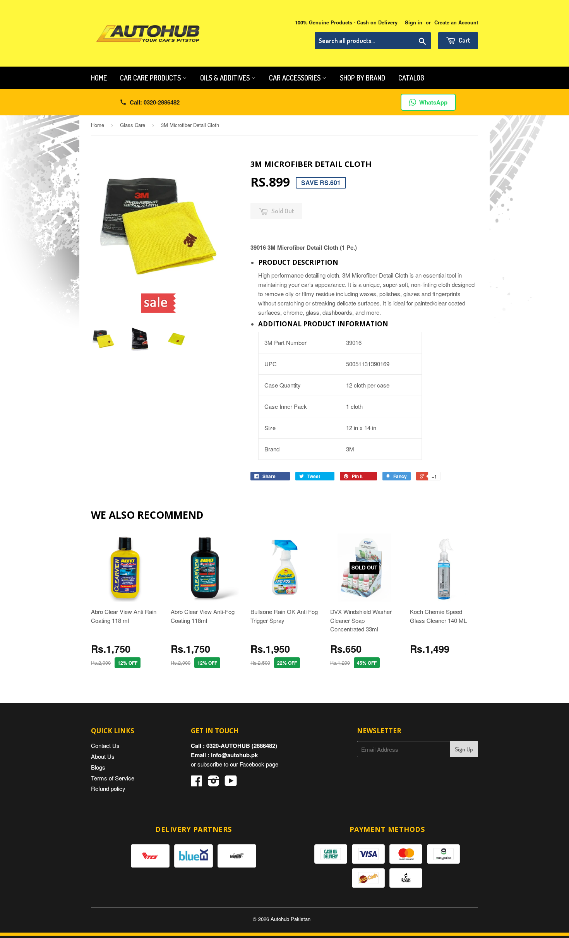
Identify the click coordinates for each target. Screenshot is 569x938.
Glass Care (132, 125)
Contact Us (105, 745)
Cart (464, 40)
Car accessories (295, 78)
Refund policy (108, 788)
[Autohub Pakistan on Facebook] (196, 783)
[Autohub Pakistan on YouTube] (231, 783)
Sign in (413, 22)
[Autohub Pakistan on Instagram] (213, 783)
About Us (103, 756)
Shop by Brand (362, 78)
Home (99, 78)
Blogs (98, 767)
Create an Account (456, 22)
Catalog (411, 78)
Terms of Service (112, 778)
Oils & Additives (225, 78)
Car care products (151, 78)
